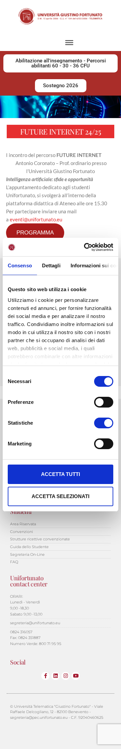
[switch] (103, 402)
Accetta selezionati (60, 496)
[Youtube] (76, 676)
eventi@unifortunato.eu (36, 219)
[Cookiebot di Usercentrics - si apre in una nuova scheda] (85, 247)
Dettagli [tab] (51, 265)
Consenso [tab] (20, 265)
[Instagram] (66, 676)
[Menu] (69, 42)
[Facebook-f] (45, 676)
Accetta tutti (60, 474)
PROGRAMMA (35, 232)
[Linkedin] (55, 676)
